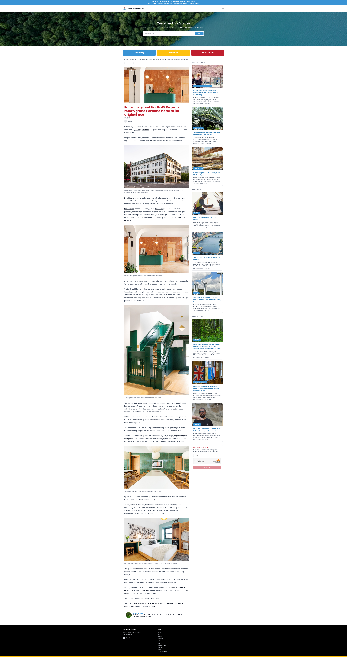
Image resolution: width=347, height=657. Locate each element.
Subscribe (173, 52)
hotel (137, 130)
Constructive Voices (135, 8)
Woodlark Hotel (143, 590)
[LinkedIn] (124, 638)
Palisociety (159, 209)
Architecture (133, 59)
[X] (127, 638)
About (159, 634)
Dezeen (152, 606)
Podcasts (160, 639)
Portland (145, 130)
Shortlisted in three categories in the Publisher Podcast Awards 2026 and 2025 (173, 3)
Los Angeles (129, 209)
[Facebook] (129, 638)
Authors (160, 641)
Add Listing (139, 52)
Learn (159, 649)
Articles (160, 636)
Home (126, 59)
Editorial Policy (127, 634)
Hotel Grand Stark (131, 198)
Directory (160, 647)
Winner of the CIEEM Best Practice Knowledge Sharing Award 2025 (173, 1)
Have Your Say (208, 52)
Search (199, 34)
